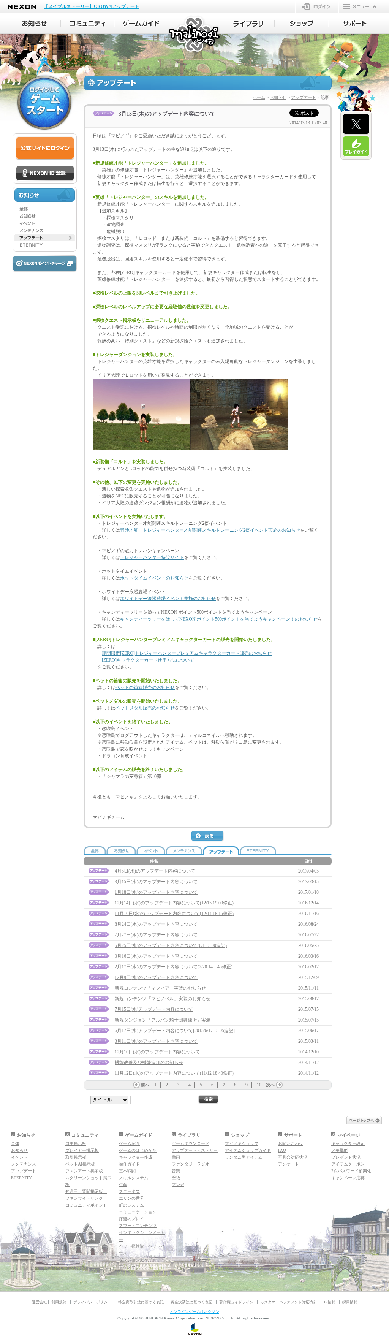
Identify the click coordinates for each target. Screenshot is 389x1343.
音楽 (176, 1171)
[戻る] (207, 836)
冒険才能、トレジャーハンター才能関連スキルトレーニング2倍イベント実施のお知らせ (210, 530)
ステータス (129, 1191)
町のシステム (131, 1205)
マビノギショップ (241, 1143)
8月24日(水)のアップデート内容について (156, 924)
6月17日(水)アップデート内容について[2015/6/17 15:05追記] (175, 1030)
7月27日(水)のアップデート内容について (156, 935)
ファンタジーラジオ (190, 1164)
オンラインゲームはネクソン (194, 1312)
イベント (19, 1157)
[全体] (44, 209)
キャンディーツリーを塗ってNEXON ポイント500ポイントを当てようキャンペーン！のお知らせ (219, 619)
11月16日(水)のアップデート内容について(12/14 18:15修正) (174, 913)
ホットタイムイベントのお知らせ (154, 578)
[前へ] (136, 1085)
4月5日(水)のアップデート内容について (155, 871)
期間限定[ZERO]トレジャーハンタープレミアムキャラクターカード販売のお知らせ (187, 653)
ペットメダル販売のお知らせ (145, 708)
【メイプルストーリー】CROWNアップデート (91, 6)
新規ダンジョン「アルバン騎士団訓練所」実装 (162, 1020)
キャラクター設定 (348, 1143)
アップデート (303, 97)
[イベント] (44, 223)
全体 (15, 1143)
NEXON (22, 6)
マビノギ (194, 34)
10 (259, 1085)
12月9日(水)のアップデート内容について (156, 977)
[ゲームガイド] (141, 23)
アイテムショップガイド (248, 1150)
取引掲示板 (75, 1157)
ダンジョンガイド (135, 1259)
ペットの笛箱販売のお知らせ (145, 687)
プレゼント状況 (346, 1157)
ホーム (259, 97)
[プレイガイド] (356, 146)
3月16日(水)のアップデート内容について (156, 956)
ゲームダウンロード (190, 1143)
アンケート (288, 1164)
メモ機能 (339, 1150)
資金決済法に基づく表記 (191, 1302)
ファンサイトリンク (84, 1198)
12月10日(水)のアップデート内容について (157, 1052)
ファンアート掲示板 (84, 1171)
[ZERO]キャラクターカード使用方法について (148, 660)
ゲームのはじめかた (138, 1150)
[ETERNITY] (44, 245)
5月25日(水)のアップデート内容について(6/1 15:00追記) (171, 945)
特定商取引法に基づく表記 (141, 1302)
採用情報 (349, 1302)
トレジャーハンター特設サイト (152, 557)
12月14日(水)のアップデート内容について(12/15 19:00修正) (174, 903)
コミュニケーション (138, 1212)
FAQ (282, 1150)
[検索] (208, 1099)
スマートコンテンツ (138, 1225)
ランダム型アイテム (243, 1157)
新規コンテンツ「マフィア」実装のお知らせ (160, 988)
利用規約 (58, 1302)
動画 (176, 1157)
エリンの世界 (131, 1198)
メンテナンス (23, 1164)
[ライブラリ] (248, 23)
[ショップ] (301, 23)
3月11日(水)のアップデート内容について (156, 1041)
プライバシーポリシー (92, 1302)
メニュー (360, 6)
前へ (145, 1085)
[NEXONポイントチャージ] (44, 263)
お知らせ (278, 97)
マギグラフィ (131, 1266)
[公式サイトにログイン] (45, 148)
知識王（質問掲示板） (86, 1191)
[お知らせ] (34, 23)
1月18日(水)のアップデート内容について (156, 892)
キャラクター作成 (135, 1157)
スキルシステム (133, 1177)
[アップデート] (44, 237)
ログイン (317, 6)
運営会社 (39, 1302)
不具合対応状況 (292, 1157)
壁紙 (176, 1177)
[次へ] (279, 1085)
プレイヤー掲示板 (82, 1150)
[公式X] (356, 124)
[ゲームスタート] (44, 102)
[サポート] (355, 23)
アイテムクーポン (348, 1164)
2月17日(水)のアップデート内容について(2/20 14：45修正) (173, 966)
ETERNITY (21, 1177)
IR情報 (329, 1302)
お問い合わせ (290, 1143)
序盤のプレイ (131, 1218)
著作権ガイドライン (236, 1302)
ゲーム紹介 (129, 1143)
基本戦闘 (127, 1171)
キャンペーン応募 (348, 1177)
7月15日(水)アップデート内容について (154, 1009)
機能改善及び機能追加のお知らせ (149, 1062)
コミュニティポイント (86, 1205)
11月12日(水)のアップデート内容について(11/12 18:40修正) (174, 1073)
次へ (270, 1085)
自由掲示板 (75, 1143)
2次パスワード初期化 (351, 1171)
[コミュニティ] (87, 23)
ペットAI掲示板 (80, 1164)
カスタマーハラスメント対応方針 (288, 1302)
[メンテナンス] (44, 230)
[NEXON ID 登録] (45, 174)
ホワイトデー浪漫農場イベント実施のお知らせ (168, 598)
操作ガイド (129, 1164)
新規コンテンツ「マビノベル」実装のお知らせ (162, 998)
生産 (123, 1184)
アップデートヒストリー (195, 1150)
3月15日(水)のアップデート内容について (156, 881)
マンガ (178, 1184)
